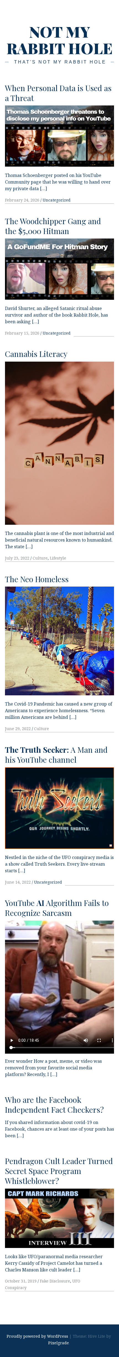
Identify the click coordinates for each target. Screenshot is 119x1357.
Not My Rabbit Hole (59, 40)
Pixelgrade (58, 1342)
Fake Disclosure (55, 1281)
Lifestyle (58, 558)
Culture (40, 558)
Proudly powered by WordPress (37, 1336)
